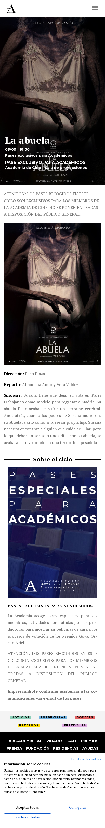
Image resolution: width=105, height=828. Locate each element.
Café (72, 741)
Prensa (14, 748)
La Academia (19, 741)
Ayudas (90, 748)
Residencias (66, 748)
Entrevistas (53, 717)
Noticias (21, 717)
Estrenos (28, 725)
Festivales (75, 725)
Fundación (37, 748)
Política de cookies (86, 759)
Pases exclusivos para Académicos (50, 606)
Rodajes (85, 717)
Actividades (50, 741)
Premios (90, 741)
